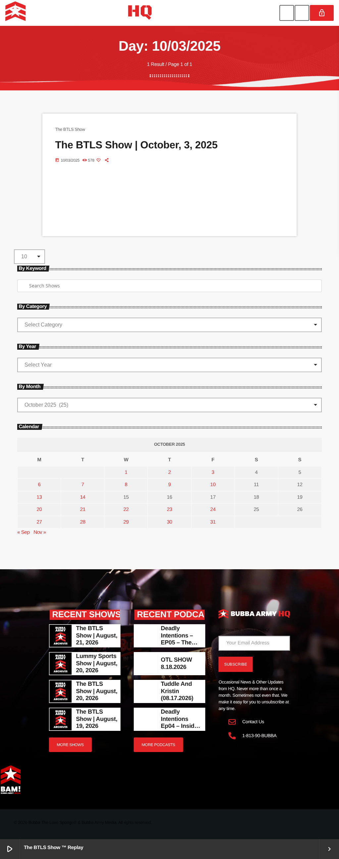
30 (169, 522)
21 (82, 509)
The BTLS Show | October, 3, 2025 (136, 145)
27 (39, 522)
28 (82, 522)
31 (213, 522)
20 (39, 509)
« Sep (23, 532)
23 (169, 509)
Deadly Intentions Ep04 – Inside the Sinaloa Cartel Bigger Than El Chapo (181, 729)
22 (126, 509)
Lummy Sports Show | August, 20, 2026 (97, 663)
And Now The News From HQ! (243, 630)
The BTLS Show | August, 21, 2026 (97, 635)
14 (82, 497)
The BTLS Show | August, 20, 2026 (97, 691)
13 (39, 497)
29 (126, 522)
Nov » (39, 532)
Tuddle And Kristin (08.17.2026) (177, 691)
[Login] (322, 13)
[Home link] (78, 13)
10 (213, 484)
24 (213, 509)
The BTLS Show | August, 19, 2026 (97, 718)
